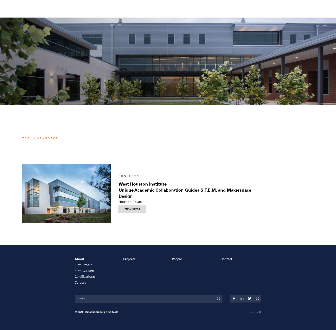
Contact (226, 259)
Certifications (85, 277)
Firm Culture (84, 271)
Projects (129, 176)
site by (256, 312)
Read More (132, 209)
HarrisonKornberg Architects (101, 312)
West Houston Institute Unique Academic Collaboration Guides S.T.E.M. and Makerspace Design (185, 190)
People (177, 259)
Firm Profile (83, 265)
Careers (80, 283)
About (79, 259)
